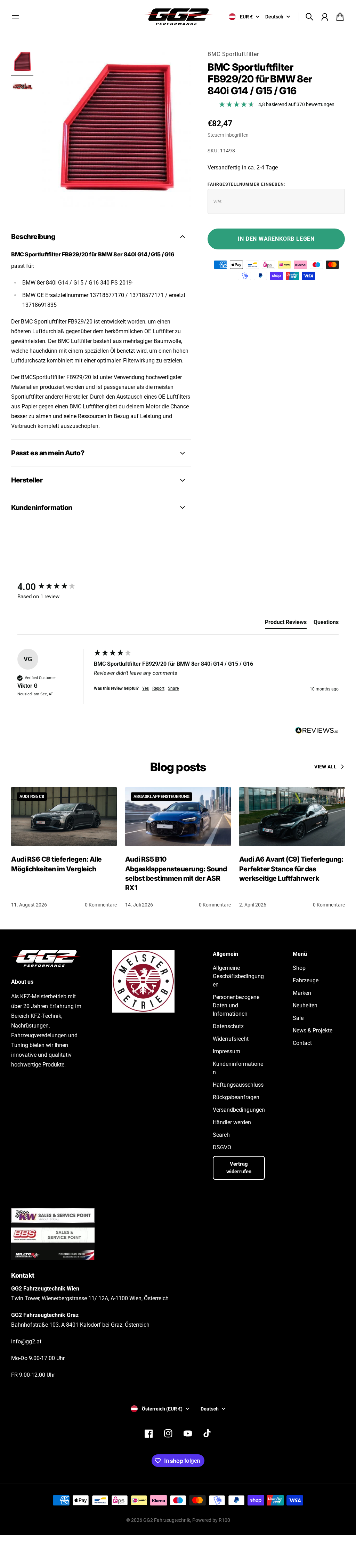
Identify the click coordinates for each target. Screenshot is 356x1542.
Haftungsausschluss (238, 1084)
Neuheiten (305, 1005)
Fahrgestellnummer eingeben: (246, 184)
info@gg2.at (26, 1341)
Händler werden (232, 1122)
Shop (299, 968)
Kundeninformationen (238, 1068)
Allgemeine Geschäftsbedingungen (238, 976)
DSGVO (222, 1147)
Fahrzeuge (305, 980)
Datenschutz (228, 1026)
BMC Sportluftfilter (233, 54)
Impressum (226, 1051)
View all (325, 766)
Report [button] (158, 688)
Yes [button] (145, 688)
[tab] (286, 623)
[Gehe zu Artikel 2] (22, 85)
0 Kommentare (101, 905)
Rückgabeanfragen (236, 1097)
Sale (298, 1018)
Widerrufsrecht (231, 1039)
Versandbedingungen (239, 1109)
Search (221, 1135)
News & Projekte (312, 1030)
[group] (53, 587)
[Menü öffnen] (15, 17)
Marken (302, 993)
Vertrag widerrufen (238, 1168)
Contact (302, 1043)
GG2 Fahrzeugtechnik (166, 1520)
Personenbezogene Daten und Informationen (236, 1005)
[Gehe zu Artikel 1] (22, 61)
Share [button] (173, 688)
